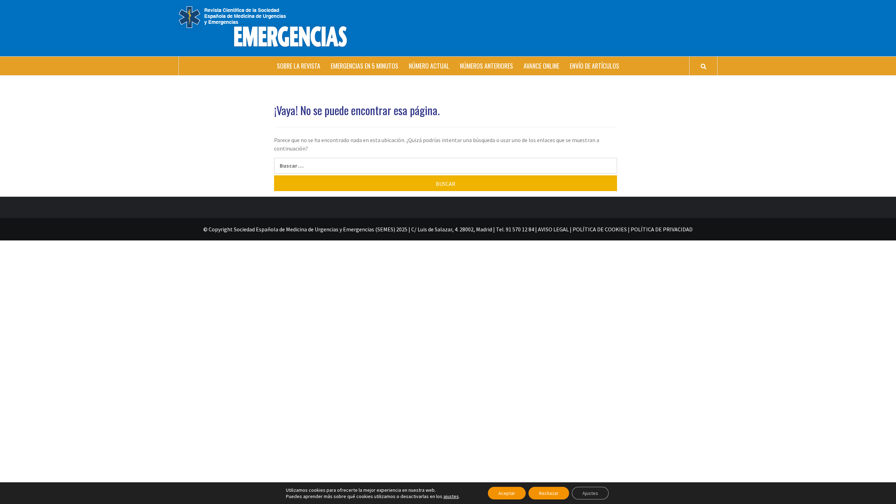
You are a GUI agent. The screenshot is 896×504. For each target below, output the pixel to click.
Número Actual (429, 65)
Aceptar (506, 493)
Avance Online (541, 65)
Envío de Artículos (594, 65)
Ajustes (590, 493)
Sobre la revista (298, 65)
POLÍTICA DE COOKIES (600, 229)
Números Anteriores (486, 65)
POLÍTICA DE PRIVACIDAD (662, 229)
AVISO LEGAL (553, 229)
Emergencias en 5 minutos (364, 65)
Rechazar (549, 493)
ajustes (451, 496)
